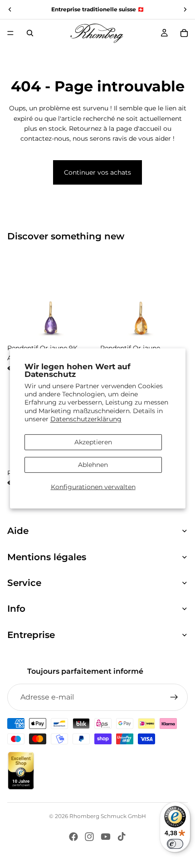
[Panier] (184, 33)
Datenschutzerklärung (86, 419)
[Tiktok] (121, 836)
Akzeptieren (93, 442)
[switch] (175, 844)
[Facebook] (73, 836)
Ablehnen (93, 465)
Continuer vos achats (97, 172)
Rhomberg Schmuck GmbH (107, 816)
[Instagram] (89, 836)
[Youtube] (105, 836)
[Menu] (10, 33)
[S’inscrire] (174, 697)
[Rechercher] (30, 33)
